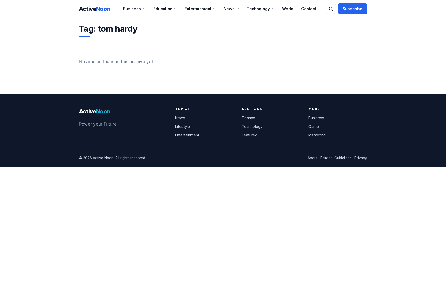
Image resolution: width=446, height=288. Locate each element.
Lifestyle (182, 126)
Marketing (317, 135)
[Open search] (331, 9)
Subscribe (352, 8)
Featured (249, 135)
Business (132, 8)
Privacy (360, 158)
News (229, 8)
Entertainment (198, 8)
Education (162, 8)
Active (94, 8)
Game (313, 126)
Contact (308, 8)
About (312, 158)
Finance (248, 118)
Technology (258, 8)
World (287, 8)
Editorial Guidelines (336, 158)
